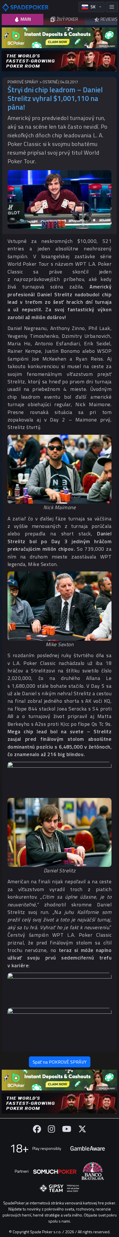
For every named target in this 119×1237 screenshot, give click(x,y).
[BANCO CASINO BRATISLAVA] (92, 1171)
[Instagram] (51, 1129)
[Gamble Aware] (87, 1148)
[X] (82, 1129)
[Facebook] (37, 1129)
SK (93, 6)
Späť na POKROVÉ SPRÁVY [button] (60, 1061)
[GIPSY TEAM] (59, 1188)
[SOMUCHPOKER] (55, 1171)
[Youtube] (66, 1129)
